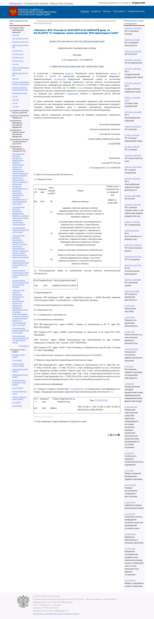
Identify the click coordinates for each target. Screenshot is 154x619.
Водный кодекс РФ (20, 42)
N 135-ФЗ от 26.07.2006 (133, 167)
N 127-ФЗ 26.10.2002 (132, 231)
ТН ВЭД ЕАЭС (77, 389)
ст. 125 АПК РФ (130, 580)
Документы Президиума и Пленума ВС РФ (18, 149)
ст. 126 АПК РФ (130, 534)
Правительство (136, 11)
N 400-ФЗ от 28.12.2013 (133, 28)
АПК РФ (15, 35)
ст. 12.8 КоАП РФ (131, 407)
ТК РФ (14, 96)
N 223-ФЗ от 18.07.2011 (133, 205)
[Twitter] (113, 434)
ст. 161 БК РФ (129, 453)
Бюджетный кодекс (20, 38)
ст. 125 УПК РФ (130, 502)
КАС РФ (15, 79)
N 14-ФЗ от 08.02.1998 (133, 196)
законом (113, 73)
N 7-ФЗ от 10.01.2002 (132, 135)
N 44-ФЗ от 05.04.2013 (133, 257)
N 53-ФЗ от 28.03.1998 (133, 280)
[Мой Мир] (118, 434)
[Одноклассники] (116, 434)
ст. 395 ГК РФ (129, 332)
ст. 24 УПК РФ (130, 514)
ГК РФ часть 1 (17, 51)
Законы (107, 11)
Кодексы (96, 11)
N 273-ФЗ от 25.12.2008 (133, 112)
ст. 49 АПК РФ (130, 549)
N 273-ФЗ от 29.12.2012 (133, 60)
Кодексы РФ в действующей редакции (18, 30)
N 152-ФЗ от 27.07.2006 (133, 245)
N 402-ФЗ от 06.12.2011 (133, 155)
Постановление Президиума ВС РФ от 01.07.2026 (20, 230)
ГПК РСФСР (17, 360)
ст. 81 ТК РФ (129, 366)
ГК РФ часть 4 (18, 61)
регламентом (60, 79)
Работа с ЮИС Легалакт (61, 3)
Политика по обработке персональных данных (56, 613)
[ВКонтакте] (111, 434)
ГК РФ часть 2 (17, 54)
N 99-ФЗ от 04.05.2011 (132, 179)
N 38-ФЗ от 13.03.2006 (133, 126)
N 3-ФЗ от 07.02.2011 (132, 147)
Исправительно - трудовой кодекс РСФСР (19, 382)
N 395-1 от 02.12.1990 (132, 291)
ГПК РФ (15, 64)
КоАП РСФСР (17, 388)
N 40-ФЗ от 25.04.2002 (133, 51)
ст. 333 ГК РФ (129, 306)
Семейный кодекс (19, 93)
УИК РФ (15, 100)
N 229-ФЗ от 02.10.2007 (133, 265)
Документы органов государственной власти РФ (20, 141)
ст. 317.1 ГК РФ (130, 317)
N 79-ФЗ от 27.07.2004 (133, 69)
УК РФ (14, 103)
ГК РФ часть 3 (17, 57)
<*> (111, 392)
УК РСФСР (16, 402)
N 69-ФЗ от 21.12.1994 (132, 40)
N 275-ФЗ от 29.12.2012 (133, 83)
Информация (15, 3)
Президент (119, 11)
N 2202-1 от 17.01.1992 (132, 222)
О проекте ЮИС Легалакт (36, 3)
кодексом (69, 73)
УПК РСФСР (17, 406)
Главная (84, 11)
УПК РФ (15, 107)
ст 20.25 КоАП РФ (131, 349)
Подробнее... (24, 346)
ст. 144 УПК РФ (130, 485)
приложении (72, 94)
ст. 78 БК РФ (129, 384)
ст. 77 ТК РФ (129, 471)
